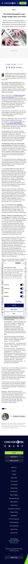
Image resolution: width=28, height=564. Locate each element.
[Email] (12, 67)
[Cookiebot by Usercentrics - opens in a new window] (16, 263)
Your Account (14, 481)
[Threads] (22, 446)
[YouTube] (9, 446)
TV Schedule (14, 484)
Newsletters (14, 456)
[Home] (14, 442)
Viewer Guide (14, 488)
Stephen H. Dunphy (11, 64)
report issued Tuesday (16, 122)
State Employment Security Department (13, 96)
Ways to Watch (14, 495)
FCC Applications (14, 526)
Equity (14, 9)
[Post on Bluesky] (9, 67)
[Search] (18, 3)
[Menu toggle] (2, 3)
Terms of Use (14, 529)
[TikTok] (13, 446)
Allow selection (14, 309)
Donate (23, 3)
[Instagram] (5, 446)
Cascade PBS (12, 548)
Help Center (14, 477)
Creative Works (14, 512)
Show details (18, 301)
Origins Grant (14, 505)
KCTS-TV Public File (14, 519)
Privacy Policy (14, 532)
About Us (14, 467)
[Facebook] (18, 446)
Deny (14, 313)
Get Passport (14, 491)
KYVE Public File (14, 522)
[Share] (7, 67)
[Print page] (14, 67)
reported (19, 204)
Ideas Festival (14, 502)
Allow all (14, 305)
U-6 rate (6, 217)
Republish (19, 67)
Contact (14, 471)
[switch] (22, 289)
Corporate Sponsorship (14, 508)
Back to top (14, 557)
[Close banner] (23, 263)
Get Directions (14, 542)
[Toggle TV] (25, 8)
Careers (14, 474)
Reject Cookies (14, 460)
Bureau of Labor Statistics (15, 123)
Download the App (14, 498)
